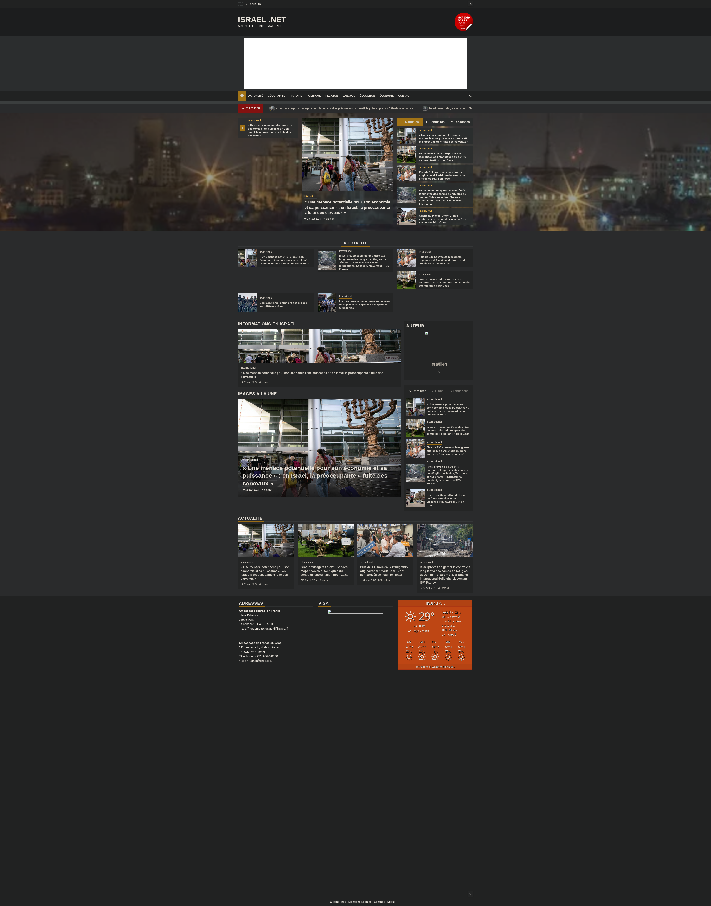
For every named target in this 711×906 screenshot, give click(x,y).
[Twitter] (439, 372)
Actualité (255, 95)
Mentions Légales (360, 902)
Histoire (296, 95)
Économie (387, 95)
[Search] (470, 95)
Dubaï (391, 902)
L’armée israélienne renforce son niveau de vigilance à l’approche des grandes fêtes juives (364, 304)
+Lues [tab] (439, 390)
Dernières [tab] (411, 121)
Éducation (367, 95)
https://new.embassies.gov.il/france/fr (264, 628)
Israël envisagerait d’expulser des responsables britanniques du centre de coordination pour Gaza (442, 157)
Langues (349, 95)
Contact (404, 95)
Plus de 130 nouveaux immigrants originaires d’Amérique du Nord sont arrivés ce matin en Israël (442, 175)
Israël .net (262, 19)
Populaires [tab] (437, 121)
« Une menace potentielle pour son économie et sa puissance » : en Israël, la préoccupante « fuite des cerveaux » (342, 108)
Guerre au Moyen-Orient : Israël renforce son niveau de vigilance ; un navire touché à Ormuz (442, 219)
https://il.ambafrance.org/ (255, 661)
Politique (314, 95)
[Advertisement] (355, 63)
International (254, 120)
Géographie (276, 95)
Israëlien (330, 219)
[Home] (242, 96)
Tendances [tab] (461, 121)
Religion (331, 95)
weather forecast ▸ (435, 666)
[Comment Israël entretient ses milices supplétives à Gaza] (247, 302)
